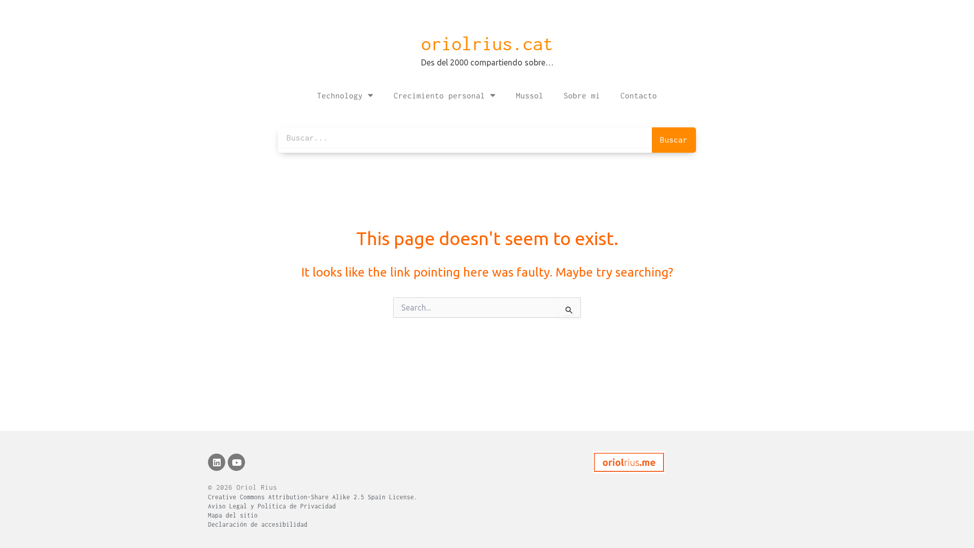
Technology (340, 95)
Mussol (529, 95)
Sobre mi (582, 95)
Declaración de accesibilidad (257, 524)
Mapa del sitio (233, 515)
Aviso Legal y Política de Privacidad (272, 506)
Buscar (673, 139)
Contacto (638, 95)
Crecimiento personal (439, 95)
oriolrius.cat (487, 43)
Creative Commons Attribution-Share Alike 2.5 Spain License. (313, 497)
